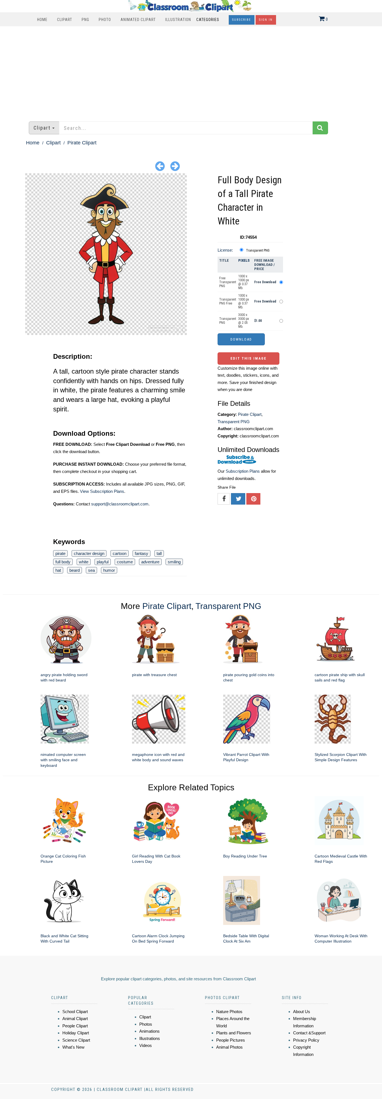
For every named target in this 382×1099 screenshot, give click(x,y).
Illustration (178, 19)
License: (225, 250)
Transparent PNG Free (227, 301)
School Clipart (75, 1011)
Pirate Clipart (81, 143)
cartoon (119, 553)
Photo (105, 19)
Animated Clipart (138, 19)
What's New (73, 1047)
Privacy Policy (306, 1040)
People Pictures (230, 1040)
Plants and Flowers (233, 1032)
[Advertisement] (191, 71)
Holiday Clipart (75, 1032)
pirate (60, 553)
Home (42, 19)
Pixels (244, 260)
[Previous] (160, 165)
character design (89, 553)
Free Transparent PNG (227, 282)
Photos (145, 1024)
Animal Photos (229, 1047)
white (83, 561)
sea (91, 570)
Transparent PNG (258, 250)
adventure (150, 561)
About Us (301, 1011)
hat (58, 570)
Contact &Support (309, 1032)
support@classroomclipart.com (119, 504)
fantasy (141, 553)
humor (109, 570)
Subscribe (241, 20)
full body (62, 561)
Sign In (266, 20)
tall (159, 553)
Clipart (64, 19)
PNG (85, 19)
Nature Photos (229, 1011)
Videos (145, 1045)
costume (125, 561)
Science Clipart (76, 1040)
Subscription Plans (243, 471)
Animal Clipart (75, 1018)
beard (74, 570)
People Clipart (75, 1025)
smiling (174, 561)
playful (103, 561)
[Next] (175, 165)
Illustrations (149, 1038)
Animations (149, 1031)
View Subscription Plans (102, 491)
